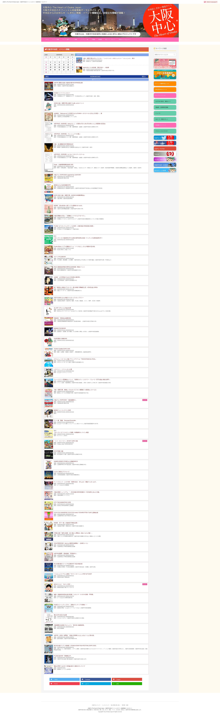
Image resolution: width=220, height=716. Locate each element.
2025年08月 (59, 54)
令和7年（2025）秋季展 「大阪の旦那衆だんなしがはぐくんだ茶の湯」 (74, 635)
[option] (110, 20)
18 (50, 67)
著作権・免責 (125, 705)
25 (50, 69)
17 (46, 67)
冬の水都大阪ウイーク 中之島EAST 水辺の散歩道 (68, 563)
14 (63, 64)
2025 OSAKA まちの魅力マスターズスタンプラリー (69, 297)
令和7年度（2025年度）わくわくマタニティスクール (69, 154)
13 (59, 64)
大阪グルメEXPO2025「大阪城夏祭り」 (65, 400)
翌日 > (144, 76)
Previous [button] (43, 21)
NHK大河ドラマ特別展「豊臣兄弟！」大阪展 (96, 67)
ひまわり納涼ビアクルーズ (61, 471)
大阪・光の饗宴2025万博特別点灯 (63, 144)
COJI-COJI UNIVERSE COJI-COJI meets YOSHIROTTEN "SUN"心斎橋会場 (76, 512)
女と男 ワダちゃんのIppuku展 (62, 308)
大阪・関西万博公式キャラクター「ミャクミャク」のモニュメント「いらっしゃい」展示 (109, 58)
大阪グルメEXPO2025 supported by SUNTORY (67, 175)
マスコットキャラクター (162, 131)
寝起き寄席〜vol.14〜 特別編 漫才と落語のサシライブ (69, 666)
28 (63, 69)
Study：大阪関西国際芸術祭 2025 (63, 164)
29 (68, 69)
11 (50, 64)
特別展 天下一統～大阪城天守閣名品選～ (66, 523)
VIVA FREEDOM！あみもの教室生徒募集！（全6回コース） (71, 543)
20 (59, 67)
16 (72, 64)
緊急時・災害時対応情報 (162, 107)
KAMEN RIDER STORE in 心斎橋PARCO (66, 461)
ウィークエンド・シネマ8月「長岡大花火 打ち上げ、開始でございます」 (75, 482)
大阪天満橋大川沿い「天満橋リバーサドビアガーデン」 (70, 215)
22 (68, 67)
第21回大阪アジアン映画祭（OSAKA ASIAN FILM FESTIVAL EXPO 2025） (75, 645)
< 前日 (47, 76)
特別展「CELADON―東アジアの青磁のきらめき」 (68, 205)
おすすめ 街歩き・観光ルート (163, 101)
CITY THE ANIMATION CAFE (62, 502)
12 (55, 64)
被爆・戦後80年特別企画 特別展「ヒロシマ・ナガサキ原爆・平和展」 (74, 594)
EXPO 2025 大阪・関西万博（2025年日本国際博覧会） (70, 195)
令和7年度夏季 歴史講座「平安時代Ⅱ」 (66, 553)
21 (63, 67)
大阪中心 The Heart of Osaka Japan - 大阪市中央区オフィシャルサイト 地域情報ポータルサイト (25, 1)
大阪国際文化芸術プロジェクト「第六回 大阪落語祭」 (69, 625)
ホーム (47, 39)
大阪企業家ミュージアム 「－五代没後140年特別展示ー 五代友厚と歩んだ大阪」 (77, 492)
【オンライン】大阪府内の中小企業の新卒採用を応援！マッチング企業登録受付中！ (78, 238)
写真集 (93, 39)
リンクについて (105, 705)
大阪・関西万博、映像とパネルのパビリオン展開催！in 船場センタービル (75, 389)
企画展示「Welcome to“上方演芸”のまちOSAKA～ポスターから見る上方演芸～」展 (78, 113)
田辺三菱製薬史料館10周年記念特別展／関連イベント (69, 267)
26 (55, 69)
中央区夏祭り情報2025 (60, 338)
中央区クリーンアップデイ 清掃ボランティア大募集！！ (70, 604)
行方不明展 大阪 (58, 451)
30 (72, 69)
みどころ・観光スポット (162, 119)
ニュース (158, 113)
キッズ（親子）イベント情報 (69, 39)
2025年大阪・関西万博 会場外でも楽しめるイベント (69, 103)
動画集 (100, 39)
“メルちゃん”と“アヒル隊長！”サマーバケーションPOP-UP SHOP (73, 574)
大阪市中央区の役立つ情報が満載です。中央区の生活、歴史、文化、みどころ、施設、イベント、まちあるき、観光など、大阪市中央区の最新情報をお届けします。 (110, 709)
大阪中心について (96, 705)
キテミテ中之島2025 (60, 256)
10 (46, 64)
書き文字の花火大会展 (60, 615)
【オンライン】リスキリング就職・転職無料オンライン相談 (71, 432)
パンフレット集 (84, 39)
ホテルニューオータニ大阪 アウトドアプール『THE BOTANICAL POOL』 (75, 359)
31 (46, 72)
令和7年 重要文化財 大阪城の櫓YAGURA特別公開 (68, 82)
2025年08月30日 (95, 76)
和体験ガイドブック (161, 125)
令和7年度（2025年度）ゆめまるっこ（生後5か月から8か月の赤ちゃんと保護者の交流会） (80, 123)
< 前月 (46, 54)
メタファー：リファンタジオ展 (63, 369)
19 (55, 67)
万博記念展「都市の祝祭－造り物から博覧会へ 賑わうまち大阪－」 (73, 533)
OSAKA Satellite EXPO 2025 (62, 349)
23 (72, 67)
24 (46, 69)
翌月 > (72, 54)
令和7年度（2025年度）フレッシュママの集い (67, 134)
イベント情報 (55, 39)
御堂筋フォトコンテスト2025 (62, 410)
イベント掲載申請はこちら (162, 83)
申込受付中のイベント (161, 89)
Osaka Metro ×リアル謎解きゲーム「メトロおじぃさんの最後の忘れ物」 (75, 246)
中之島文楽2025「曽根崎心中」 (63, 656)
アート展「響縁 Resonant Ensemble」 (65, 420)
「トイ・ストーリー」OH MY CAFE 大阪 (66, 441)
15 (68, 64)
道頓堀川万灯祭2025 (60, 328)
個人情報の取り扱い (115, 705)
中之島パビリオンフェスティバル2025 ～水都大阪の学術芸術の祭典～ (74, 226)
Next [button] (177, 21)
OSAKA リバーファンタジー (62, 93)
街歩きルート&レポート (125, 39)
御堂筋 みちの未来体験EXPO (62, 185)
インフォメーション (161, 95)
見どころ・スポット (110, 39)
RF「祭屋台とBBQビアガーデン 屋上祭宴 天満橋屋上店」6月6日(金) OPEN (76, 287)
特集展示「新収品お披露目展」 (63, 318)
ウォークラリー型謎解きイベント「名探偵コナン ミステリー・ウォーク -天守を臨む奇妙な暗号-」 (82, 379)
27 (59, 69)
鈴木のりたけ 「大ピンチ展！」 (63, 584)
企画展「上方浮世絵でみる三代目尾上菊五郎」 (67, 277)
